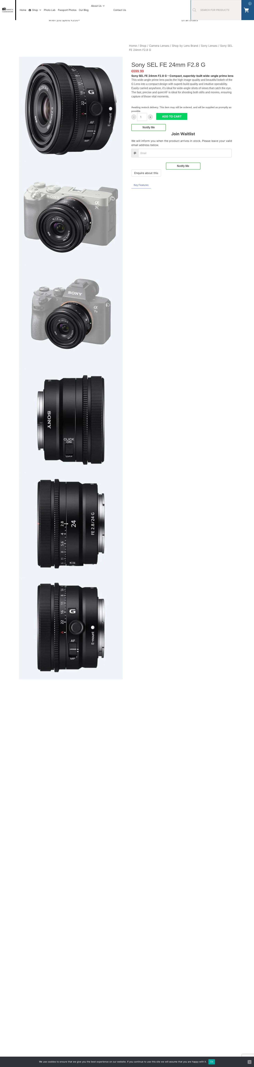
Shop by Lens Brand (185, 45)
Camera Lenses (159, 45)
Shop (35, 9)
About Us (96, 5)
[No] (249, 1062)
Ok (211, 1061)
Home (23, 9)
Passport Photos (67, 9)
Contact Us (119, 9)
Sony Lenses (209, 45)
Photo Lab (49, 9)
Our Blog (84, 9)
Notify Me (149, 127)
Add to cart (172, 116)
